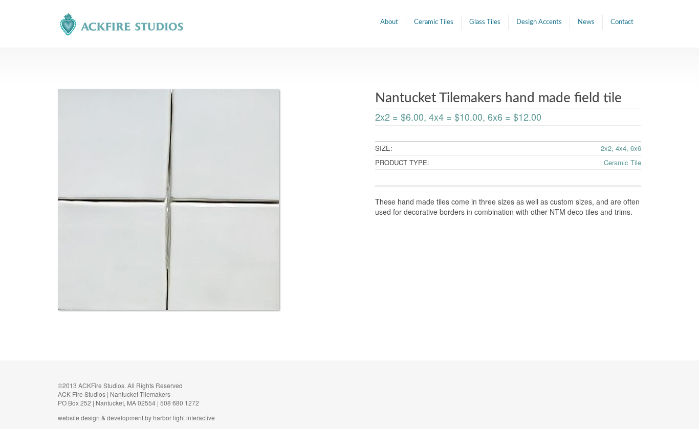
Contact (622, 22)
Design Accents (539, 22)
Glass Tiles (484, 22)
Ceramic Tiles (433, 22)
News (586, 22)
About (389, 22)
